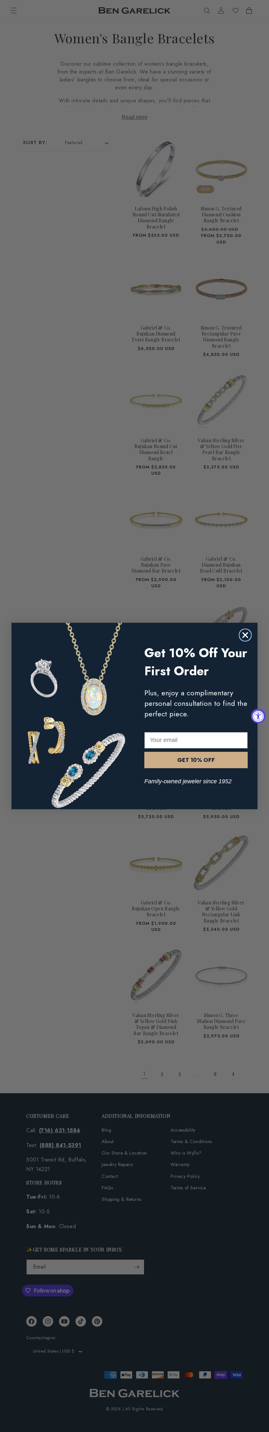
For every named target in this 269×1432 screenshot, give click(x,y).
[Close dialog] (245, 635)
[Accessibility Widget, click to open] (258, 716)
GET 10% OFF (196, 760)
